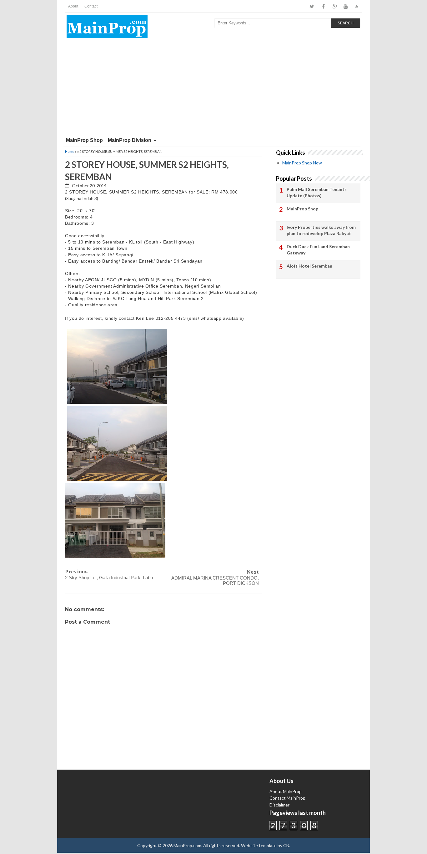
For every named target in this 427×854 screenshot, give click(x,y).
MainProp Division (129, 140)
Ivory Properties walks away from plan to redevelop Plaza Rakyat (321, 230)
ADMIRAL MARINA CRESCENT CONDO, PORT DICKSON (215, 580)
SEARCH (346, 23)
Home (69, 151)
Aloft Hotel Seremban (309, 266)
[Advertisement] (213, 87)
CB (286, 845)
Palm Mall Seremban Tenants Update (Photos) (317, 192)
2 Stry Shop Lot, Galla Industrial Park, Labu (109, 577)
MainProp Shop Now (302, 162)
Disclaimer (279, 804)
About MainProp (285, 791)
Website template (259, 845)
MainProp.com (187, 845)
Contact (91, 6)
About (73, 6)
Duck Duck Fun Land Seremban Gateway (318, 249)
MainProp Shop (84, 140)
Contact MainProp (287, 798)
